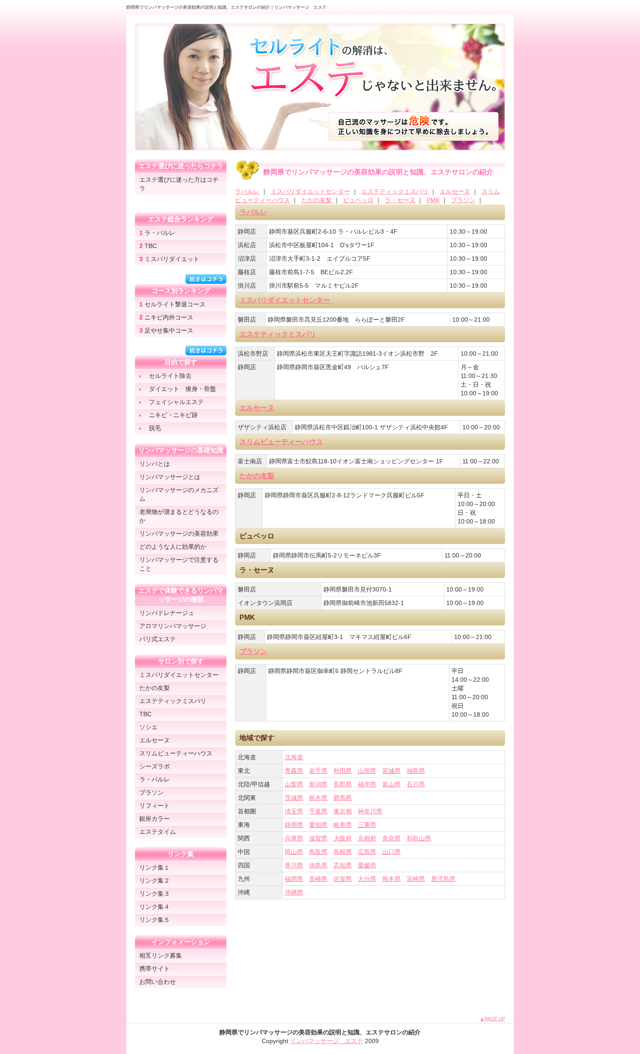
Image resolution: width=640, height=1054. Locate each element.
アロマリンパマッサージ (172, 625)
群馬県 (342, 797)
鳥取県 (318, 851)
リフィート (154, 805)
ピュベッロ (358, 200)
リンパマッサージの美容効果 (179, 533)
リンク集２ (154, 880)
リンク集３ (154, 893)
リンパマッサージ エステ (326, 1040)
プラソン (463, 200)
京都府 (367, 838)
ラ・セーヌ (400, 200)
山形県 (367, 770)
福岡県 (294, 878)
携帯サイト (154, 968)
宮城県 (391, 770)
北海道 (294, 757)
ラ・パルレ (157, 232)
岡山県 (294, 851)
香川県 (294, 865)
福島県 (416, 770)
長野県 (342, 784)
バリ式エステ (157, 639)
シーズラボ (154, 766)
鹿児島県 (443, 878)
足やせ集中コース (166, 330)
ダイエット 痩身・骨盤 (182, 388)
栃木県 (318, 797)
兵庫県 (294, 838)
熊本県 (391, 878)
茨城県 (294, 797)
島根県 (342, 851)
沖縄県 (294, 892)
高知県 (342, 865)
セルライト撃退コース (172, 304)
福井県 (367, 784)
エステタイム (157, 831)
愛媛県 (367, 865)
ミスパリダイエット (169, 258)
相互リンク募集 (160, 955)
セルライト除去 (170, 375)
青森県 (294, 770)
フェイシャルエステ (176, 401)
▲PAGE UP (492, 1018)
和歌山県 (419, 838)
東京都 (342, 811)
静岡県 (294, 824)
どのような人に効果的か (172, 546)
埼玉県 (294, 811)
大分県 (367, 878)
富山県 (391, 784)
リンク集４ (154, 906)
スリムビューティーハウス (281, 441)
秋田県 (342, 770)
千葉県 (318, 811)
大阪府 (342, 838)
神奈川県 (370, 811)
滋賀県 (318, 838)
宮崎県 (416, 878)
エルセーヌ (455, 191)
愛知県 (318, 824)
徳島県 (318, 865)
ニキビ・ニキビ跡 (173, 414)
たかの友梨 (316, 200)
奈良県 (391, 838)
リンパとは (154, 463)
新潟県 (318, 784)
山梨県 (294, 784)
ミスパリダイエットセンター (310, 191)
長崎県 (318, 878)
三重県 (367, 824)
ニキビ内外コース (166, 317)
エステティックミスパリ (394, 191)
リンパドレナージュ (166, 612)
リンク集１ (154, 867)
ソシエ (148, 727)
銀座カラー (154, 818)
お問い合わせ (157, 981)
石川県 (416, 784)
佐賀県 (342, 878)
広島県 (367, 851)
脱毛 (155, 428)
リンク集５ (154, 919)
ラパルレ (247, 191)
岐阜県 (342, 824)
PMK (433, 200)
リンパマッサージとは (169, 476)
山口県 (391, 851)
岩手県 (318, 770)
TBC (148, 245)
